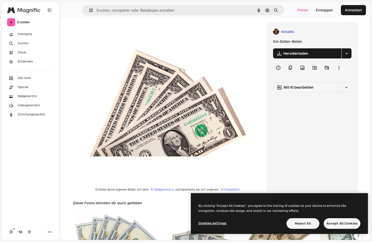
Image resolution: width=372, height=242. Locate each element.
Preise (303, 10)
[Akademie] (20, 232)
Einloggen (324, 10)
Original (120, 31)
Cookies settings (212, 223)
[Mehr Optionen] (339, 68)
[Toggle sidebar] (50, 10)
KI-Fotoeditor (230, 190)
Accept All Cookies (342, 223)
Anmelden (353, 10)
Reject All (303, 223)
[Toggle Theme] (29, 232)
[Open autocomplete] (89, 10)
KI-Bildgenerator (162, 190)
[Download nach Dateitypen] (346, 53)
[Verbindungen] (11, 232)
